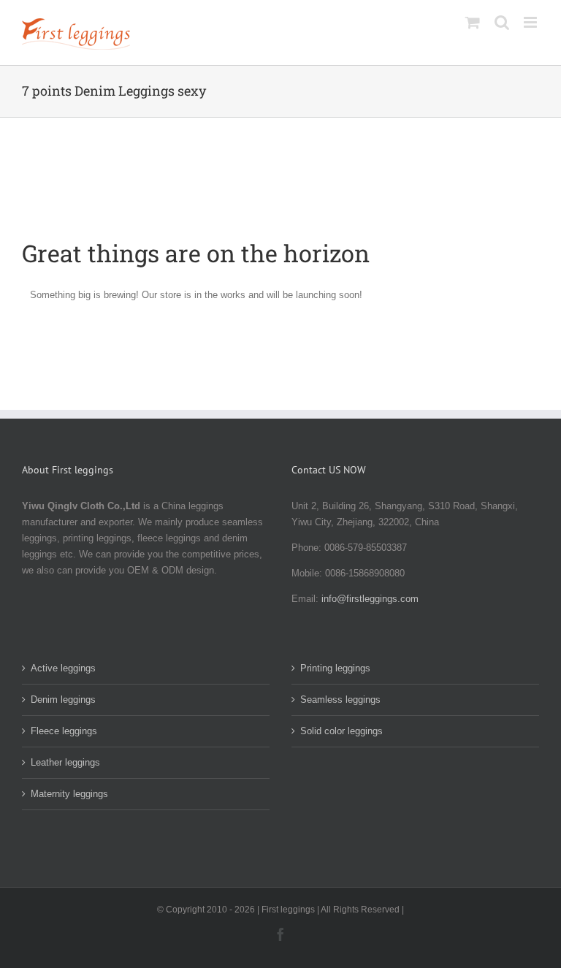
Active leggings (63, 668)
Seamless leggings (340, 699)
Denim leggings (63, 699)
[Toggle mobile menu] (531, 22)
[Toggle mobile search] (502, 22)
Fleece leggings (64, 730)
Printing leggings (335, 668)
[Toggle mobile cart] (472, 22)
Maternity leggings (69, 793)
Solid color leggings (341, 730)
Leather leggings (65, 762)
